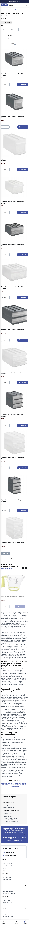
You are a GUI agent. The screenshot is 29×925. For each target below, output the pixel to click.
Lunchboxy (24, 783)
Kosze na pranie (5, 784)
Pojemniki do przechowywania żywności (11, 783)
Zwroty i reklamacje (7, 863)
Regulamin (18, 837)
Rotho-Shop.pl (4, 9)
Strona (12, 43)
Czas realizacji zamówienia (8, 893)
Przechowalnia (5, 881)
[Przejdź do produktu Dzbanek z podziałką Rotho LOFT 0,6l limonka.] (13, 583)
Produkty (11, 9)
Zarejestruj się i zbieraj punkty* (10, 799)
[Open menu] (26, 5)
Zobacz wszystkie (5, 568)
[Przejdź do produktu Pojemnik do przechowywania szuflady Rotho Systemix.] (14, 400)
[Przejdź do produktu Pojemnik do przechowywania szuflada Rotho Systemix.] (14, 59)
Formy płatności (6, 889)
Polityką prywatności (17, 840)
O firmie (4, 914)
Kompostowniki (23, 784)
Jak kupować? (5, 904)
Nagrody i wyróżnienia (7, 916)
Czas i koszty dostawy (7, 891)
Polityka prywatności (7, 902)
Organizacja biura (18, 9)
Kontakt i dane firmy (7, 912)
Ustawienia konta (6, 879)
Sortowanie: (9, 35)
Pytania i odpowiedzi (7, 865)
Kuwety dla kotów (14, 786)
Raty (3, 870)
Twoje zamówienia (6, 877)
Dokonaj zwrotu (6, 900)
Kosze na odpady (14, 784)
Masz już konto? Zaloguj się (9, 802)
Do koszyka (23, 84)
